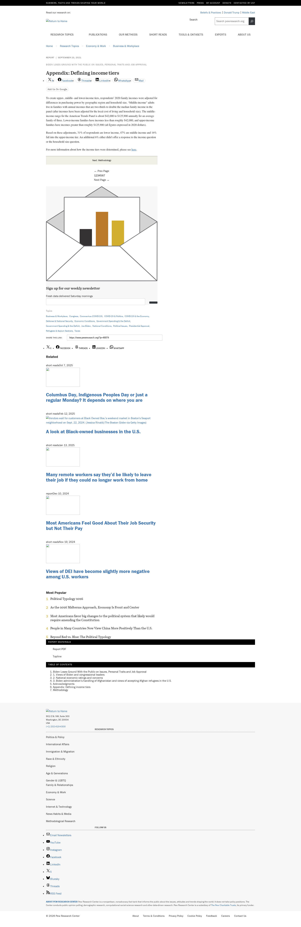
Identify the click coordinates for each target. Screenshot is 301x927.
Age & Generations (57, 773)
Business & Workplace (57, 316)
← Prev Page (101, 171)
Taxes (77, 330)
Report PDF (59, 649)
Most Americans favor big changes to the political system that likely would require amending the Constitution (102, 618)
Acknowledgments (63, 684)
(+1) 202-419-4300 (56, 726)
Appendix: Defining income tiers (71, 687)
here (134, 149)
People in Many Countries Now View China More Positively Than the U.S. (101, 628)
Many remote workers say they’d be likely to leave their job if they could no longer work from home (98, 477)
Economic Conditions (85, 321)
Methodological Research (60, 821)
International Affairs (57, 744)
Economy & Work (56, 792)
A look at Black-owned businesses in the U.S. (93, 431)
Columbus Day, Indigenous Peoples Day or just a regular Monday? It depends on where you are (97, 397)
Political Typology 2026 (66, 599)
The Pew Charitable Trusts (223, 905)
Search (194, 19)
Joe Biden (86, 325)
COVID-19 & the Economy (137, 316)
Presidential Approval (139, 325)
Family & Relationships (59, 785)
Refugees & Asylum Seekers (59, 330)
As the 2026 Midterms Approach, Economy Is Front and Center (94, 607)
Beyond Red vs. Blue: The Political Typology (80, 637)
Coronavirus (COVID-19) (91, 316)
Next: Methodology (101, 160)
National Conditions (101, 325)
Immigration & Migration (60, 751)
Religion (51, 766)
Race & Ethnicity (55, 758)
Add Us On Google (57, 89)
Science (50, 799)
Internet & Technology (59, 806)
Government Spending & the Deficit (113, 321)
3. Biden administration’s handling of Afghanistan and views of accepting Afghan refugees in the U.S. (112, 680)
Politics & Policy (55, 737)
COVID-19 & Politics (113, 316)
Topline (57, 656)
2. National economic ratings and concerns (78, 677)
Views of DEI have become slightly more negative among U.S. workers (98, 574)
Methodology (60, 690)
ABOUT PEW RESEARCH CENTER (62, 901)
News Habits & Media (58, 813)
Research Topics (62, 34)
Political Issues (120, 325)
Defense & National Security (59, 321)
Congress (73, 316)
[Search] (252, 21)
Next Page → (101, 179)
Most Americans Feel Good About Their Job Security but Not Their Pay (101, 525)
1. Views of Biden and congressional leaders (79, 674)
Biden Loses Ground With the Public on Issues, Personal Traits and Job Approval (96, 64)
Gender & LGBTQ (56, 780)
